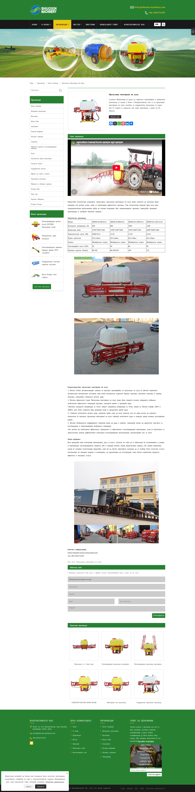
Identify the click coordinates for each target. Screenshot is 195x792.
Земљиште (34, 126)
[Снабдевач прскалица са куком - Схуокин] (43, 10)
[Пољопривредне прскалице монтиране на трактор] (116, 645)
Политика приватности (55, 782)
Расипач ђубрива (37, 131)
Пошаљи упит (115, 117)
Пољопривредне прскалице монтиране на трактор (117, 664)
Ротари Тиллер (36, 204)
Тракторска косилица (38, 179)
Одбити (28, 786)
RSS (136, 788)
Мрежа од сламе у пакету (40, 173)
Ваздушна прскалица (38, 111)
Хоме (34, 24)
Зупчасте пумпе (36, 163)
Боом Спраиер (53, 83)
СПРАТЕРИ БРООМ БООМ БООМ (84, 702)
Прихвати (40, 786)
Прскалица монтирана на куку (73, 83)
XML (142, 788)
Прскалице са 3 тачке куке (84, 664)
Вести (76, 24)
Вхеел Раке (35, 121)
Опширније (106, 756)
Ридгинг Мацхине (37, 199)
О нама (45, 24)
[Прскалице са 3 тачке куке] (84, 645)
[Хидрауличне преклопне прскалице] (149, 683)
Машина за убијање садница (41, 184)
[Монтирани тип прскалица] (116, 683)
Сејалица (34, 141)
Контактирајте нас (134, 24)
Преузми (90, 24)
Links (123, 788)
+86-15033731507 (157, 12)
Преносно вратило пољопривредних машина (44, 147)
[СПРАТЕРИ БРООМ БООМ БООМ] (84, 683)
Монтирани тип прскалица (116, 702)
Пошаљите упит (109, 24)
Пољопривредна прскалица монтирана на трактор (149, 664)
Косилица (34, 116)
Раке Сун (34, 194)
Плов (33, 153)
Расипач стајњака (37, 136)
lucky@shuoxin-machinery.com (150, 7)
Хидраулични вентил (38, 168)
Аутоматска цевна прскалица (41, 158)
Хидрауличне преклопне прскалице (149, 702)
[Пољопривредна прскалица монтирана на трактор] (149, 645)
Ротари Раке (35, 189)
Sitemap (130, 788)
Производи (61, 24)
